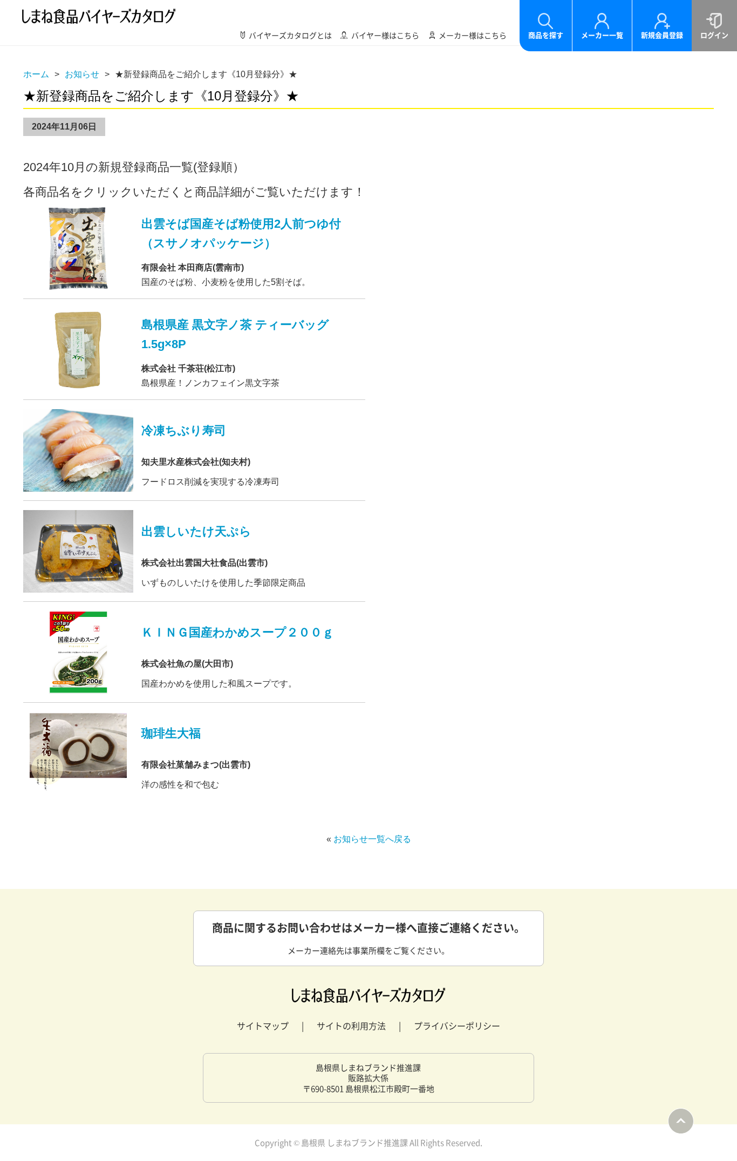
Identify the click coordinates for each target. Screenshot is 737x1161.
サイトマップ (263, 1025)
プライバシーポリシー (457, 1025)
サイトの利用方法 (351, 1025)
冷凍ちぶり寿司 (183, 430)
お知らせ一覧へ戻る (372, 839)
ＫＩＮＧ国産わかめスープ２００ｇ (237, 632)
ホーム (36, 74)
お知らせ (82, 74)
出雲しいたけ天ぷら (196, 531)
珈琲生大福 (171, 733)
